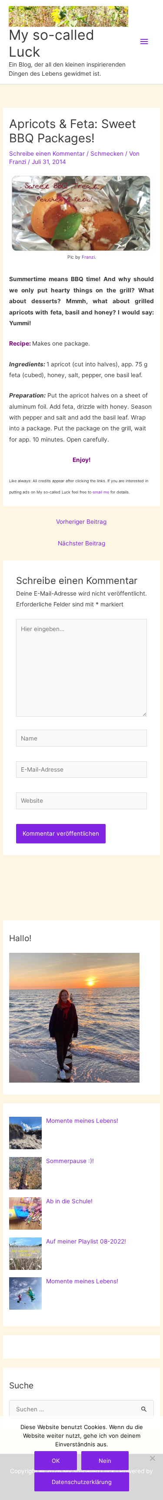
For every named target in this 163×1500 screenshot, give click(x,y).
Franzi (88, 257)
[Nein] (152, 1458)
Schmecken (106, 153)
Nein (105, 1460)
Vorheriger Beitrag (81, 521)
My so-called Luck (51, 43)
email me (100, 492)
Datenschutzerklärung (82, 1481)
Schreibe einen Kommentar (47, 153)
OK (56, 1460)
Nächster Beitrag (81, 543)
